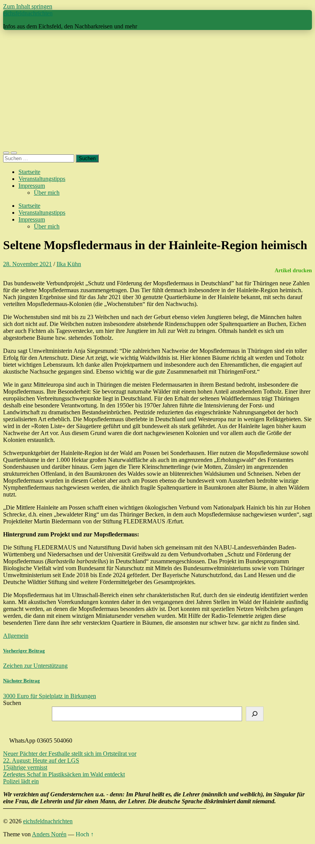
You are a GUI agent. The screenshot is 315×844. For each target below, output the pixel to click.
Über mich (47, 192)
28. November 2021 (27, 264)
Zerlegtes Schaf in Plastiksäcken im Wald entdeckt (64, 774)
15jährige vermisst (25, 767)
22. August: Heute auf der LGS (41, 760)
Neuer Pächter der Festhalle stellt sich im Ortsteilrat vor (69, 753)
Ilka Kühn (68, 264)
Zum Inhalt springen (27, 6)
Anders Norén (49, 834)
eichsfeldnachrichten (28, 13)
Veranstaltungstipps (41, 178)
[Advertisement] (157, 90)
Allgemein (15, 635)
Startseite (29, 172)
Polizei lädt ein (21, 781)
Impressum (31, 185)
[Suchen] (255, 714)
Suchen (12, 703)
